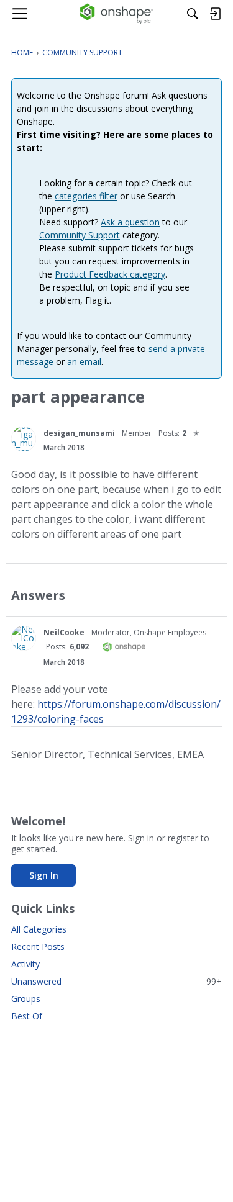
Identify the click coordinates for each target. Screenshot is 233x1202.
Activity (25, 964)
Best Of (26, 1016)
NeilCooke (64, 632)
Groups (25, 999)
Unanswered (116, 981)
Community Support (79, 235)
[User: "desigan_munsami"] (23, 439)
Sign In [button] (43, 875)
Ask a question (130, 222)
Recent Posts (38, 946)
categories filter (86, 196)
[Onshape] (116, 13)
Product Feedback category (110, 274)
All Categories (38, 929)
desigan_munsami (79, 433)
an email (84, 362)
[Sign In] (215, 13)
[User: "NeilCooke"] (23, 638)
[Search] (192, 13)
